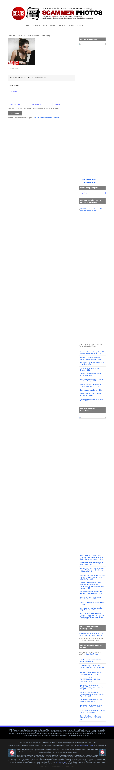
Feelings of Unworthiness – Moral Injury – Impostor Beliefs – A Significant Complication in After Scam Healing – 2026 (92, 585)
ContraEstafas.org (92, 654)
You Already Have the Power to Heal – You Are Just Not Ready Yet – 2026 (92, 592)
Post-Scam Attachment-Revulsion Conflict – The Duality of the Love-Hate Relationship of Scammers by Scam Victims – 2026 (92, 616)
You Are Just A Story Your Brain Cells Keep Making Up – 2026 (91, 609)
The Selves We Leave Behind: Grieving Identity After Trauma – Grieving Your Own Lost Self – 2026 (92, 570)
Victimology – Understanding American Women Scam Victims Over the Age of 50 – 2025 (91, 687)
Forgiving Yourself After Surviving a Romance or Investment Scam (91, 673)
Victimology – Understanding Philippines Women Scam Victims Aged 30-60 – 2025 (90, 679)
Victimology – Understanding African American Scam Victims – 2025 (91, 706)
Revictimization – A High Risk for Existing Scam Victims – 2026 (90, 385)
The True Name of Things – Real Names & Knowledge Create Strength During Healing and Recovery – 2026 (91, 557)
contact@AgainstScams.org (85, 745)
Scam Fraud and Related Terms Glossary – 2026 (90, 369)
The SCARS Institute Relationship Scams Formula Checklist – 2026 (90, 358)
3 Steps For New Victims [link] (88, 179)
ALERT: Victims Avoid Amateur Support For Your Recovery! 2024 (92, 711)
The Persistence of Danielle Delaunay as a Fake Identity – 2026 (91, 380)
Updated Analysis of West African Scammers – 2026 (90, 374)
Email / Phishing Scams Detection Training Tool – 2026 (91, 394)
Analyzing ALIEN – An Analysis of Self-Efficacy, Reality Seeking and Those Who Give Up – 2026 (92, 577)
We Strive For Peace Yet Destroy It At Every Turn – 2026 (91, 563)
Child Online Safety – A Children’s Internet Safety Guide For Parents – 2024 (91, 717)
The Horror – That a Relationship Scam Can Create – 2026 (90, 598)
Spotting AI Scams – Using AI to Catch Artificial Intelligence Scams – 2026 (92, 353)
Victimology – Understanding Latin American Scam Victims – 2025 (91, 700)
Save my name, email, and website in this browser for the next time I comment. (34, 108)
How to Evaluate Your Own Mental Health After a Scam (90, 660)
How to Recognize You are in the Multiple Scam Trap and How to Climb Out (92, 667)
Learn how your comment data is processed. (47, 118)
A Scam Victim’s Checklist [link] (89, 183)
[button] (88, 26)
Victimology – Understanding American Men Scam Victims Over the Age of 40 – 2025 (92, 694)
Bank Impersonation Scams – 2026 (91, 390)
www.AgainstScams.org (62, 762)
